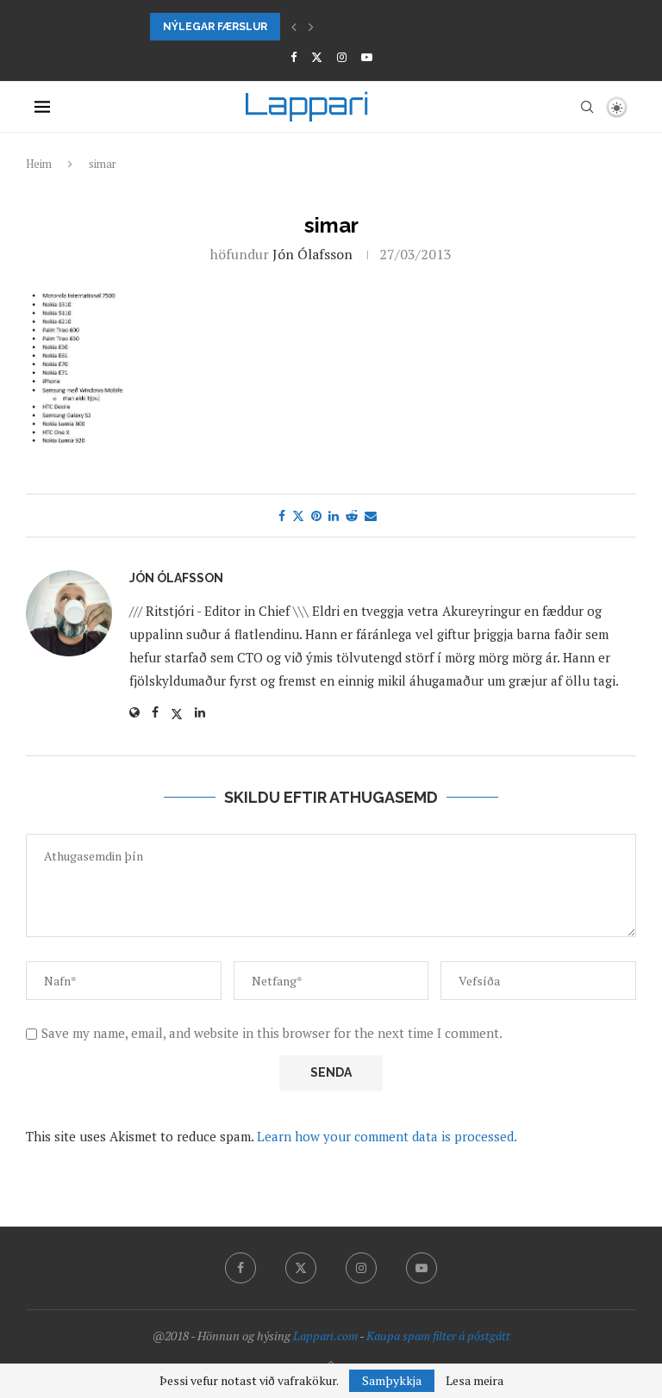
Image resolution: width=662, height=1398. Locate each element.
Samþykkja (392, 1380)
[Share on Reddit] (352, 515)
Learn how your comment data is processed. (387, 1136)
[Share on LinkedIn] (333, 515)
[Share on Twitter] (298, 515)
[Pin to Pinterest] (316, 515)
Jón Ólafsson (312, 254)
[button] (294, 26)
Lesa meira (474, 1381)
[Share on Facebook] (281, 515)
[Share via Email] (371, 515)
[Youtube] (366, 57)
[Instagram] (342, 57)
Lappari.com (325, 1335)
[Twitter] (316, 57)
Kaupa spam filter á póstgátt (438, 1335)
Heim (39, 163)
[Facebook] (293, 57)
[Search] (587, 107)
